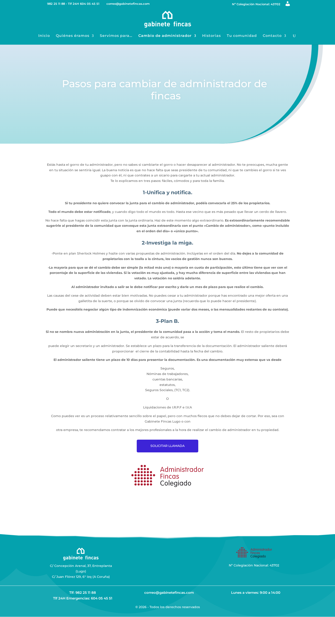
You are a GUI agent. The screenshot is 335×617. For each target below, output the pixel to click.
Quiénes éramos (72, 36)
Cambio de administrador (165, 36)
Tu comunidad (242, 36)
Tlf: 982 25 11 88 (82, 592)
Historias (211, 36)
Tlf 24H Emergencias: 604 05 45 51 (82, 598)
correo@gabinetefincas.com (169, 592)
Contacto (272, 36)
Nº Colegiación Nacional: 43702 (256, 4)
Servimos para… (116, 36)
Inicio (44, 36)
